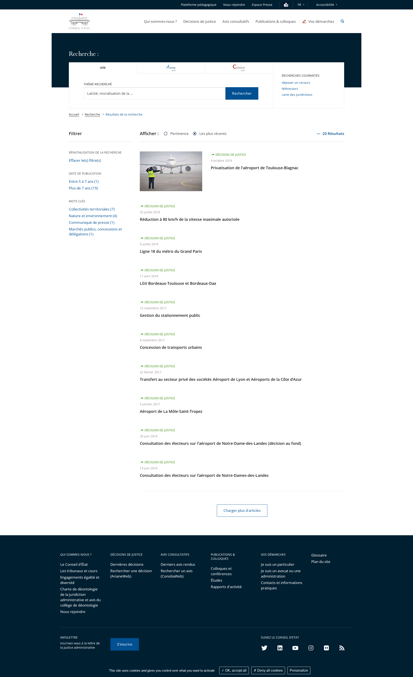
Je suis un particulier (277, 564)
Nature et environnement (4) (93, 215)
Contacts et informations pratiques (281, 585)
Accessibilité (325, 5)
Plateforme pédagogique (198, 5)
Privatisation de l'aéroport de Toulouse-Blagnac (254, 167)
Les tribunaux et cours (78, 570)
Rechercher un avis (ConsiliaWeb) (177, 573)
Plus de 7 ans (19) (83, 188)
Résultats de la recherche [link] (124, 114)
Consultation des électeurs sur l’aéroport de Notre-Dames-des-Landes (204, 475)
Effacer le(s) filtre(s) (85, 160)
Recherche (92, 114)
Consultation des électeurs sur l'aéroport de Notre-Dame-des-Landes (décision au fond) (220, 443)
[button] (160, 21)
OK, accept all (235, 670)
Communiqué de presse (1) (91, 222)
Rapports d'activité (226, 586)
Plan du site (320, 561)
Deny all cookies (269, 670)
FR (299, 5)
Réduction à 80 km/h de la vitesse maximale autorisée (189, 219)
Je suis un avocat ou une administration (281, 573)
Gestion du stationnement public (170, 315)
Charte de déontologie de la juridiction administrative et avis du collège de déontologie (80, 597)
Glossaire (319, 555)
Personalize (299, 670)
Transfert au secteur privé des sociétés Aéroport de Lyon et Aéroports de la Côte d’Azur (221, 379)
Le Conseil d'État (74, 564)
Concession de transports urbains (171, 347)
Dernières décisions (126, 564)
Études (216, 580)
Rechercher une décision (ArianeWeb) (131, 573)
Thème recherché (98, 84)
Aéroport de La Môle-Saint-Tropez (171, 411)
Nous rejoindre (72, 611)
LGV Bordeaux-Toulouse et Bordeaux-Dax (178, 283)
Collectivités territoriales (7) (92, 209)
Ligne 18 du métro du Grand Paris (171, 251)
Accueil (74, 114)
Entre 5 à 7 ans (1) (84, 181)
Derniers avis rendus (178, 564)
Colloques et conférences (221, 571)
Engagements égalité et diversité (79, 580)
